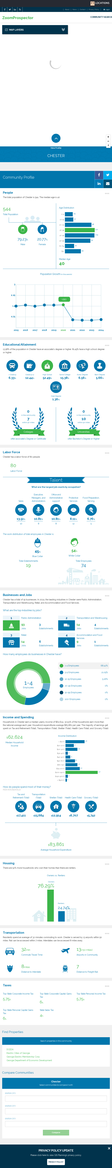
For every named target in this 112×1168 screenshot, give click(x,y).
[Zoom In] (108, 137)
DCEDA (10, 1049)
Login (107, 9)
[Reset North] (108, 145)
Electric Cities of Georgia (18, 1053)
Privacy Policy (94, 9)
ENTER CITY (10, 1093)
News (74, 9)
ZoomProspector (17, 18)
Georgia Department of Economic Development (29, 1060)
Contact (83, 9)
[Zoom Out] (108, 141)
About (67, 9)
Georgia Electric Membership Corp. (23, 1057)
